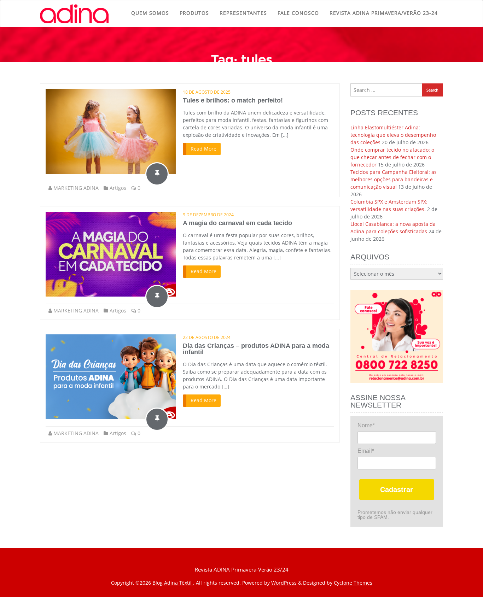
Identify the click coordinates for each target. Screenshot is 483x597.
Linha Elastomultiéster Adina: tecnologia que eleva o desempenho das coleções (393, 135)
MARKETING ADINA (76, 188)
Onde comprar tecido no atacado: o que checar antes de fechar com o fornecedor (392, 157)
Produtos (194, 13)
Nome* (366, 425)
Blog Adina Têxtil (172, 582)
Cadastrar (396, 489)
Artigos (118, 188)
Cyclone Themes (353, 582)
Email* (365, 451)
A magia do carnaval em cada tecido (237, 223)
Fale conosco (298, 13)
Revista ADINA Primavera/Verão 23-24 (384, 13)
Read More (203, 148)
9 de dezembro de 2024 (208, 215)
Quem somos (150, 13)
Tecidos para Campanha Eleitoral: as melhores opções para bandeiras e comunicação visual (393, 179)
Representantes (243, 13)
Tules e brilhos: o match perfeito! (233, 100)
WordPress (284, 582)
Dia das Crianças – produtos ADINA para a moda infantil (256, 349)
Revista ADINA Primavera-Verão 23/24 (242, 569)
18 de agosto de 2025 (207, 92)
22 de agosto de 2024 (207, 337)
